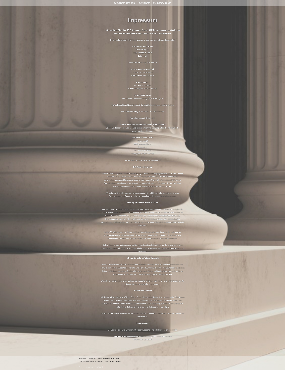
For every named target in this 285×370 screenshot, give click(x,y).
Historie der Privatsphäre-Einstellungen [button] (91, 361)
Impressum (82, 358)
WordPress (103, 367)
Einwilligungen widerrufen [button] (113, 361)
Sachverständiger (162, 3)
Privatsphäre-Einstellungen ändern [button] (108, 358)
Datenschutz (92, 358)
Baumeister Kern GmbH (125, 3)
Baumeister (144, 3)
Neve (81, 367)
